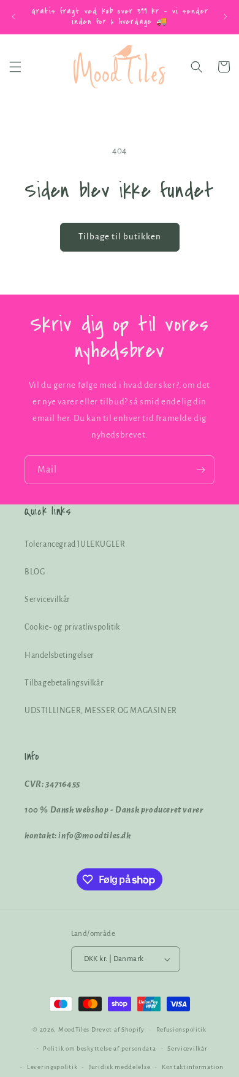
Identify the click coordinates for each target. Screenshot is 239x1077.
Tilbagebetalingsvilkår (64, 683)
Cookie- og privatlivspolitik (72, 627)
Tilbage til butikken (119, 236)
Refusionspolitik (181, 1029)
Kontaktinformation (193, 1066)
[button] (15, 66)
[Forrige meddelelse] (13, 16)
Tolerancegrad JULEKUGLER (75, 544)
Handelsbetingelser (59, 655)
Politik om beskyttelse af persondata (99, 1048)
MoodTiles (73, 1029)
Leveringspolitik (52, 1066)
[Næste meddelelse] (225, 16)
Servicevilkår (47, 599)
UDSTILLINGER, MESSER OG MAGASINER (101, 710)
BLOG (35, 572)
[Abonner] (200, 469)
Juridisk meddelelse (119, 1066)
